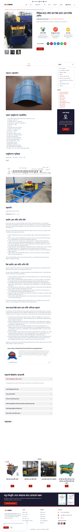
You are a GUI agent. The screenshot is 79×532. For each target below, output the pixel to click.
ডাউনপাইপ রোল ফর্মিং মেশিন (30, 479)
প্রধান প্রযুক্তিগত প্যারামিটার (64, 70)
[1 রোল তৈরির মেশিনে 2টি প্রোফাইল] (48, 469)
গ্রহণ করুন (6, 527)
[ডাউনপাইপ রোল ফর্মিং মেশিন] (30, 469)
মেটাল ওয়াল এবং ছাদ (13, 9)
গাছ (12, 486)
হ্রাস (11, 527)
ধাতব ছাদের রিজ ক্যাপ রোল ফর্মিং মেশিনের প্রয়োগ (66, 81)
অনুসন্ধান (61, 85)
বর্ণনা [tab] (28, 63)
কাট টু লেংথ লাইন (62, 105)
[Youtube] (62, 523)
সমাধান (49, 4)
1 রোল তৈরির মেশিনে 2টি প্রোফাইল (48, 479)
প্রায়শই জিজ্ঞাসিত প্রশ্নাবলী (64, 83)
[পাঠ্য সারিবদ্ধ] (74, 4)
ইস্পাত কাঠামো (62, 99)
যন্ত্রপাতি (61, 74)
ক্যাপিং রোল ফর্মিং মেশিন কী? (64, 76)
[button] (48, 43)
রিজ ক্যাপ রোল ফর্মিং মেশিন (21, 9)
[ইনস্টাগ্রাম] (64, 523)
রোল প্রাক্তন (62, 95)
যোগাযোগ (61, 4)
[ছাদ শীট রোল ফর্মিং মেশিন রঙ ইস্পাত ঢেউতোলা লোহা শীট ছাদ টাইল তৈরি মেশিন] (66, 469)
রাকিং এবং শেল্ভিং (62, 98)
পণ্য (30, 4)
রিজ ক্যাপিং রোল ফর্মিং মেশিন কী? (65, 78)
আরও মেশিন (55, 4)
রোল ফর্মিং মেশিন (62, 107)
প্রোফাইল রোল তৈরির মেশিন (64, 92)
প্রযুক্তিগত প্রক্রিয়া (63, 72)
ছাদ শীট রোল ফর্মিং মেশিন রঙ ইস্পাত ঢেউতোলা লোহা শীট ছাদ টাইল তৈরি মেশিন (66, 481)
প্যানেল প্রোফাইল (62, 68)
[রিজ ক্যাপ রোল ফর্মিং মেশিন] (12, 469)
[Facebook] (59, 523)
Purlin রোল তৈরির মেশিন (64, 93)
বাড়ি (26, 4)
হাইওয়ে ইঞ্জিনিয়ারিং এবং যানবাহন (65, 102)
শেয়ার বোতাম (7, 9)
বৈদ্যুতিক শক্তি (62, 96)
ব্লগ (44, 4)
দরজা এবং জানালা (62, 104)
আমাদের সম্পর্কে (37, 4)
